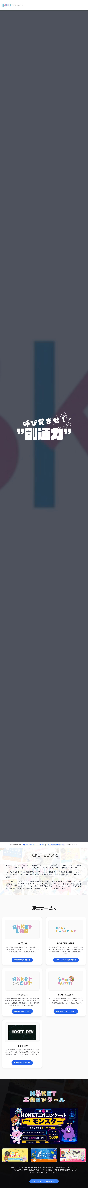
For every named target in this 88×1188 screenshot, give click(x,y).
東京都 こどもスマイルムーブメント (34, 845)
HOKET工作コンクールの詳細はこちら (44, 1181)
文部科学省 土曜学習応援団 (56, 845)
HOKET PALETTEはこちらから (65, 1011)
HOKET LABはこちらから (22, 960)
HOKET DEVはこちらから (22, 1063)
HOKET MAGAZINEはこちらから (66, 960)
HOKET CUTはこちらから (22, 1011)
